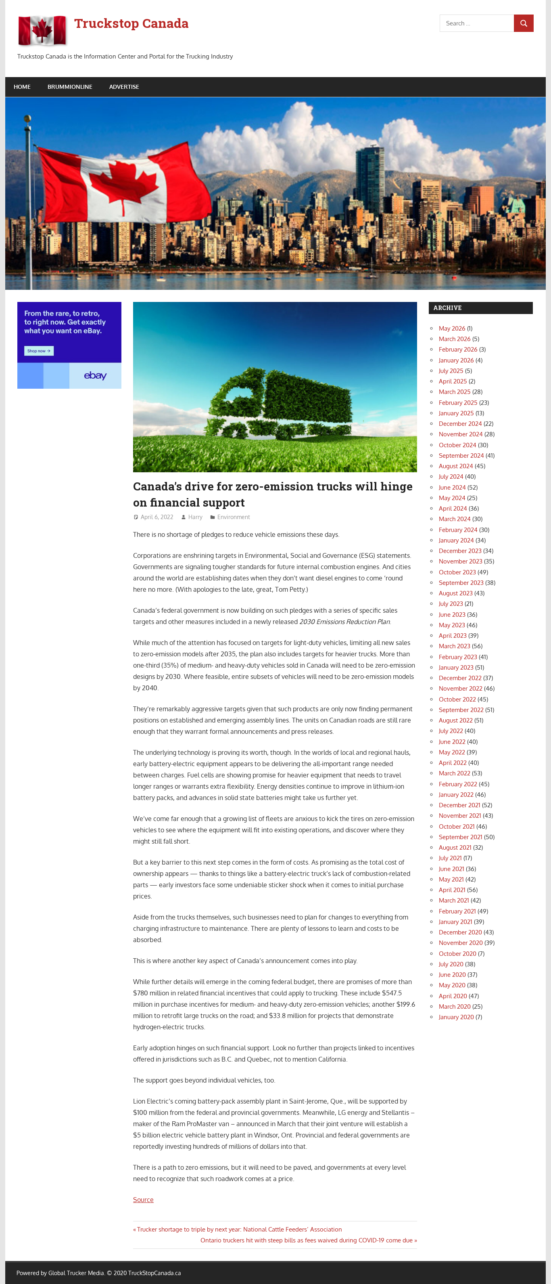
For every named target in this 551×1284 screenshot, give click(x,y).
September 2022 (461, 710)
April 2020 (453, 996)
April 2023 (453, 635)
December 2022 (460, 678)
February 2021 (457, 911)
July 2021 (450, 858)
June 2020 (452, 974)
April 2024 (453, 508)
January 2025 (456, 413)
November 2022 (460, 688)
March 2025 (455, 392)
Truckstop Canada (131, 22)
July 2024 (451, 476)
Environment (233, 516)
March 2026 (455, 339)
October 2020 (457, 953)
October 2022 (457, 699)
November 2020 (461, 943)
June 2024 (452, 487)
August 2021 (455, 847)
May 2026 (452, 328)
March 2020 (455, 1006)
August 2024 (456, 466)
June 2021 (451, 869)
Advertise (124, 86)
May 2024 (452, 498)
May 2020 (452, 985)
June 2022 (452, 742)
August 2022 (456, 720)
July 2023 (451, 603)
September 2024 (461, 455)
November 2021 (460, 815)
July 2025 (451, 371)
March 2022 (454, 773)
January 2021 (455, 922)
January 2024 (456, 540)
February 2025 (458, 402)
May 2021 (451, 879)
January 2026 (456, 360)
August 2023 (456, 593)
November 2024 (461, 434)
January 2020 (456, 1017)
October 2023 (457, 572)
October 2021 (457, 826)
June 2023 (452, 614)
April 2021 (452, 890)
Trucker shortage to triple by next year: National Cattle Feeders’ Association (239, 1229)
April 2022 (453, 763)
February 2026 (458, 349)
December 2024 (460, 423)
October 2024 (457, 445)
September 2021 (460, 837)
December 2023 (460, 551)
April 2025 (453, 381)
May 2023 (452, 625)
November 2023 (460, 561)
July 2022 (451, 731)
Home (22, 86)
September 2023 (461, 582)
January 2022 (456, 794)
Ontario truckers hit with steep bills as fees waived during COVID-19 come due (306, 1240)
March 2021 (454, 900)
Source (143, 1200)
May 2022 (452, 752)
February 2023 (458, 657)
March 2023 (454, 646)
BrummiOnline (70, 86)
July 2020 (451, 964)
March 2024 (455, 519)
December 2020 (460, 932)
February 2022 (458, 784)
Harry (195, 516)
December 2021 (459, 805)
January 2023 (456, 667)
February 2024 (458, 530)
